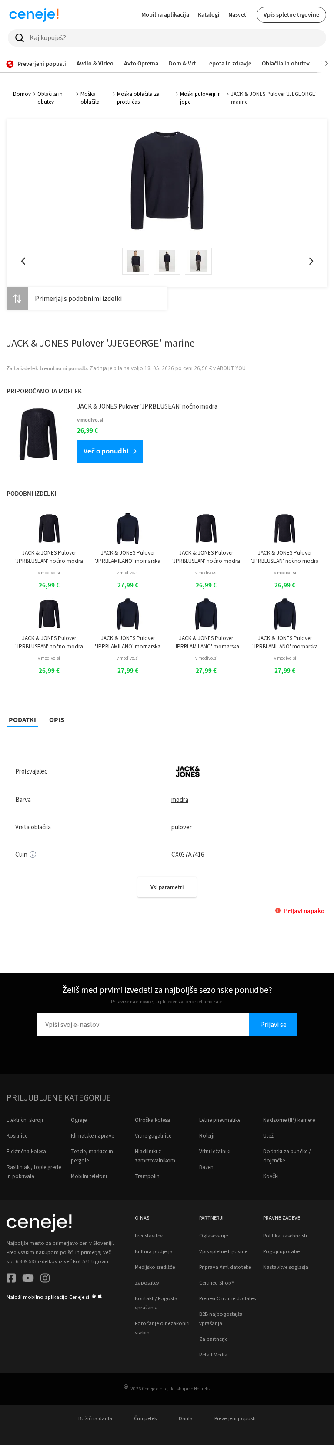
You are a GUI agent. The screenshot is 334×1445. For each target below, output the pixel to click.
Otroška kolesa (152, 1120)
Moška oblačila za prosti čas (138, 98)
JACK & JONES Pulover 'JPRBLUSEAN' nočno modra (49, 557)
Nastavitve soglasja (285, 1267)
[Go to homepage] (34, 15)
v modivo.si (49, 572)
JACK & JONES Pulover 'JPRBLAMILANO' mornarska (127, 557)
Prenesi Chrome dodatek (227, 1298)
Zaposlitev (147, 1283)
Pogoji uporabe (281, 1251)
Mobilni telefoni (89, 1176)
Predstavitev (149, 1236)
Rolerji (206, 1136)
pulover (181, 827)
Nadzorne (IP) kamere (289, 1120)
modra (179, 799)
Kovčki (271, 1176)
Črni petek (145, 1418)
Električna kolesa (26, 1151)
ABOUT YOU (231, 368)
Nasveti (238, 14)
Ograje (79, 1120)
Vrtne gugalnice (153, 1136)
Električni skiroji (25, 1120)
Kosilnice (17, 1136)
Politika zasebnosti (285, 1236)
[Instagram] (45, 1279)
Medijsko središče (155, 1267)
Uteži (269, 1136)
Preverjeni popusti (235, 1418)
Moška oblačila (90, 98)
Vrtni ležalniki (214, 1151)
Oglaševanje (213, 1236)
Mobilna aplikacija (165, 14)
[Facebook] (11, 1279)
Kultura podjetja (154, 1251)
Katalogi (209, 14)
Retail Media (213, 1355)
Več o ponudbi (106, 451)
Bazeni (207, 1167)
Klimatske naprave (92, 1136)
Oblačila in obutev (50, 98)
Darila (186, 1418)
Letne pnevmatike (219, 1120)
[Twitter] (28, 1279)
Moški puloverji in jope (200, 98)
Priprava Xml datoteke (225, 1267)
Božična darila (95, 1418)
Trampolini (148, 1176)
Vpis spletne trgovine (291, 14)
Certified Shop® (216, 1283)
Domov (22, 94)
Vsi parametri (167, 887)
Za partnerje (213, 1339)
